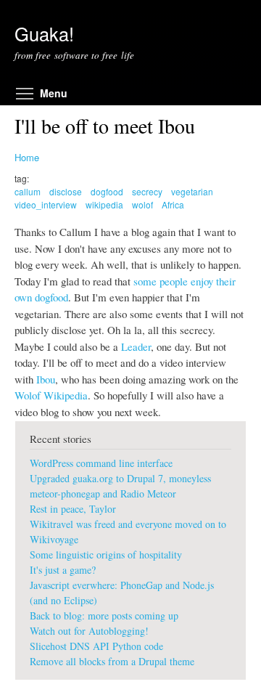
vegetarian (192, 191)
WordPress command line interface (101, 463)
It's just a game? (63, 570)
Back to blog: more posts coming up (104, 615)
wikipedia (104, 204)
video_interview (45, 204)
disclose (65, 191)
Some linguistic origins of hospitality (106, 554)
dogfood (107, 191)
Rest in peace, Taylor (73, 509)
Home (26, 157)
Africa (173, 204)
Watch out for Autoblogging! (89, 631)
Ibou (45, 379)
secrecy (147, 191)
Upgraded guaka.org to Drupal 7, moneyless (120, 478)
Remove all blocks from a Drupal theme (112, 661)
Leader (136, 346)
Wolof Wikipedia (51, 395)
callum (27, 191)
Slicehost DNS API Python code (96, 646)
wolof (142, 204)
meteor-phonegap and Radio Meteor (103, 493)
